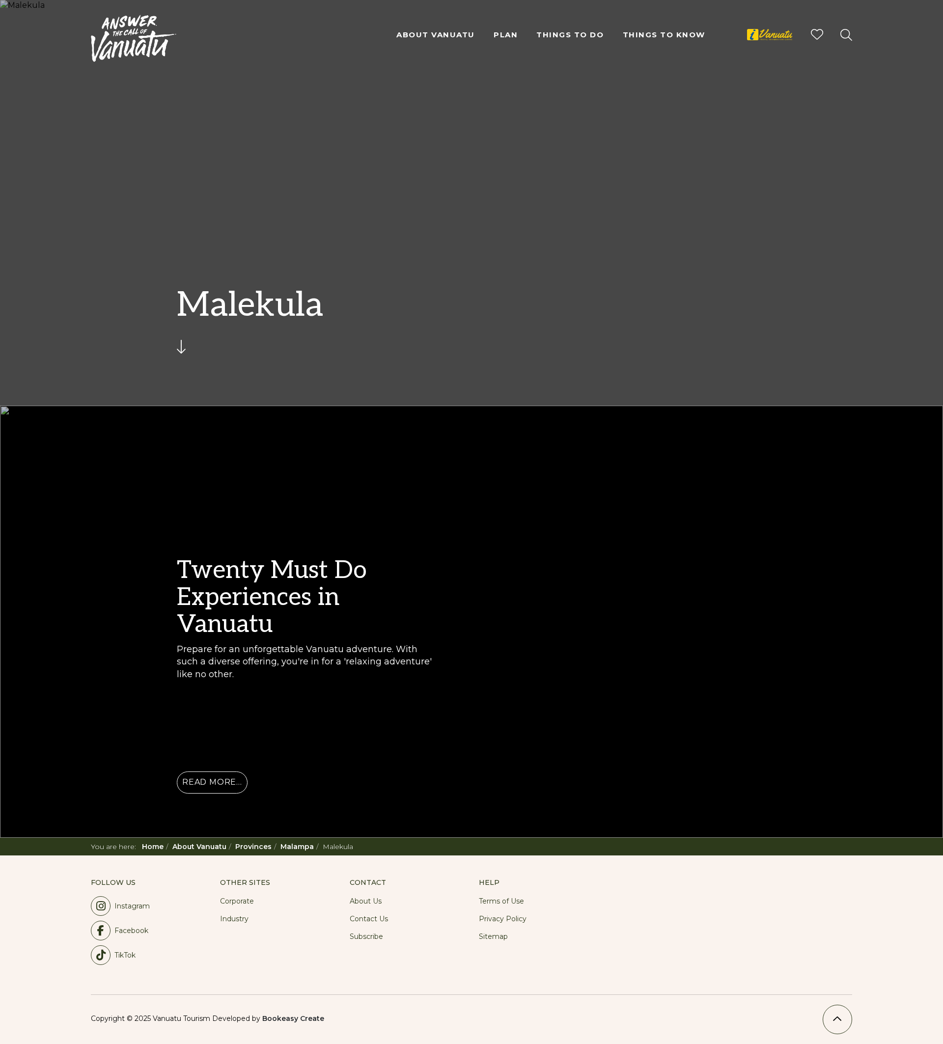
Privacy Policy (503, 918)
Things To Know (664, 34)
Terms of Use (501, 901)
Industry (234, 918)
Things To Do (570, 34)
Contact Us (369, 918)
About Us (366, 901)
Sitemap (493, 936)
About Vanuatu (435, 34)
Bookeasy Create (293, 1018)
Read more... (212, 782)
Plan (506, 34)
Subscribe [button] (366, 936)
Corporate (237, 901)
